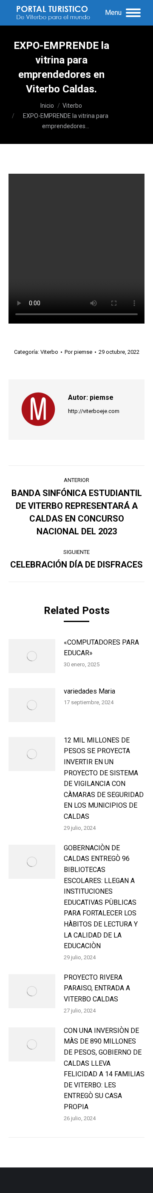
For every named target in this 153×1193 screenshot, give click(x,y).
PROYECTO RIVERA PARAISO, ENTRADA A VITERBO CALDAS (97, 988)
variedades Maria (89, 691)
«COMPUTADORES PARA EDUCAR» (101, 647)
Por (78, 352)
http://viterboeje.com (93, 411)
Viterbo (49, 352)
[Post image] (31, 656)
